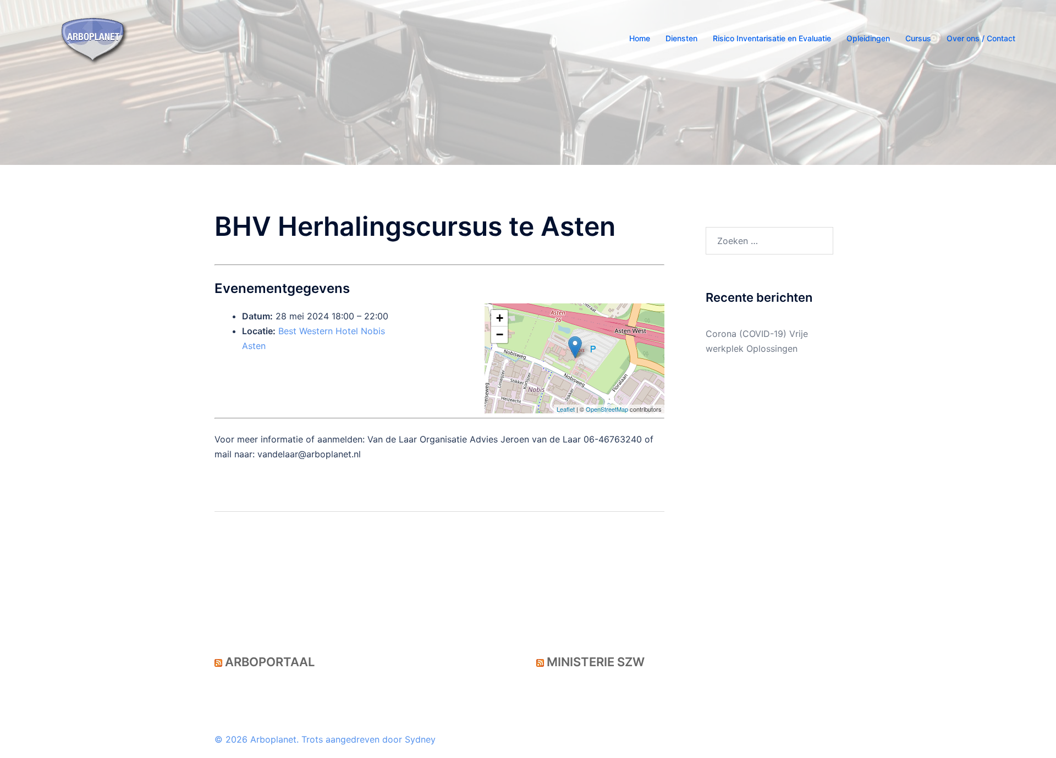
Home (639, 38)
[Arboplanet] (94, 37)
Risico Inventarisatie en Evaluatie (772, 38)
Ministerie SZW (596, 662)
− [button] (499, 334)
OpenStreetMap (607, 409)
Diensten (681, 38)
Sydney (420, 739)
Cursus (918, 38)
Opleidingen (868, 38)
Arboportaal (270, 662)
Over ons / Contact (981, 38)
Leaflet (566, 409)
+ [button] (499, 318)
